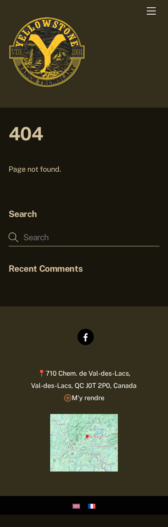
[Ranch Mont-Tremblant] (47, 84)
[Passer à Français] (91, 506)
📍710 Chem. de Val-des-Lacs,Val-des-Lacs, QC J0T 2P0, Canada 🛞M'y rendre (84, 385)
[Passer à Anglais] (76, 506)
